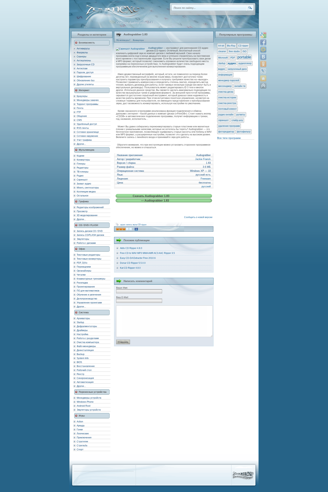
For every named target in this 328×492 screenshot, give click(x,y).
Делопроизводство (87, 298)
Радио (80, 175)
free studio (234, 51)
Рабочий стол (84, 370)
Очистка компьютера (88, 342)
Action (80, 421)
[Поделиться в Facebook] (263, 42)
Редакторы (82, 167)
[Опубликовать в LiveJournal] (263, 71)
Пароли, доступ (85, 72)
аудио (122, 224)
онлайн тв (239, 86)
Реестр (80, 374)
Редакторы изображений (90, 207)
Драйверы (82, 330)
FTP (79, 112)
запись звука (131, 224)
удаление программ (229, 126)
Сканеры (81, 56)
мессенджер (225, 86)
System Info (83, 358)
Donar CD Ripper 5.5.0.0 (133, 263)
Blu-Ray (231, 45)
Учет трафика (84, 140)
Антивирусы (83, 48)
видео (221, 69)
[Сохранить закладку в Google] (263, 35)
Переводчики (84, 266)
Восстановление (86, 366)
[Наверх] (263, 86)
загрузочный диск (237, 69)
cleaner (222, 51)
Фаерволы (82, 52)
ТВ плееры (82, 171)
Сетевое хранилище (88, 132)
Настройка (82, 334)
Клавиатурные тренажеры (91, 278)
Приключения (84, 437)
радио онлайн (225, 114)
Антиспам (82, 68)
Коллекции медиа (86, 191)
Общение (82, 116)
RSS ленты (83, 128)
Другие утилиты (85, 84)
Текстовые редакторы (88, 254)
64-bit (221, 45)
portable (244, 57)
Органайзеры (84, 270)
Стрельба (82, 445)
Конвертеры (83, 159)
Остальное (82, 195)
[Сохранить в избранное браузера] (263, 78)
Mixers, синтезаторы (88, 187)
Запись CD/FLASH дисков (90, 235)
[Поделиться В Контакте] (263, 57)
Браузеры (82, 96)
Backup (80, 354)
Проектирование (86, 286)
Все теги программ (229, 137)
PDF (232, 57)
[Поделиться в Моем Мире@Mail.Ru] (263, 49)
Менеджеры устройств (89, 398)
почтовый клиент (227, 109)
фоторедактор (226, 131)
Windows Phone (85, 402)
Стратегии (82, 441)
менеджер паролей (228, 80)
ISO (244, 51)
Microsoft (223, 57)
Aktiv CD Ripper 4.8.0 (131, 248)
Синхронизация (85, 378)
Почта (80, 108)
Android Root (83, 406)
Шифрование (84, 76)
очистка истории (227, 97)
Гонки (80, 429)
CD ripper (142, 224)
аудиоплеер (245, 63)
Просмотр (82, 211)
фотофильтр (244, 131)
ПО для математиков (88, 290)
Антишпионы (84, 60)
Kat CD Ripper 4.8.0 (130, 268)
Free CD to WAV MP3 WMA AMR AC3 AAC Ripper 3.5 (147, 253)
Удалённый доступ (87, 124)
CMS (79, 120)
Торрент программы (87, 104)
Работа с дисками (86, 243)
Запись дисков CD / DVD (90, 231)
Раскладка (82, 282)
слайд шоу (237, 120)
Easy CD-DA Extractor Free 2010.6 (138, 258)
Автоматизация (85, 382)
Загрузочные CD (86, 64)
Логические (83, 433)
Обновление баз (86, 80)
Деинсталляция (85, 350)
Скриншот (82, 179)
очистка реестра (227, 103)
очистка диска (225, 92)
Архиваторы (83, 318)
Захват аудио (84, 183)
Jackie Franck (203, 159)
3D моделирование (87, 215)
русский (206, 186)
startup (221, 63)
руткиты (240, 114)
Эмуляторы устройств (89, 410)
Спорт (80, 449)
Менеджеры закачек (88, 100)
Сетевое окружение (87, 136)
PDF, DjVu (82, 262)
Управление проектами (89, 302)
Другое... (81, 144)
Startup (80, 322)
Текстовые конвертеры (89, 258)
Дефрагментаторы (87, 326)
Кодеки (80, 155)
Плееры (81, 163)
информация (225, 74)
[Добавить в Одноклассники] (263, 64)
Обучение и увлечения (89, 294)
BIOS (79, 362)
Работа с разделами (88, 338)
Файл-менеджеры (86, 346)
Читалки (81, 274)
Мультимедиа (122, 40)
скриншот (223, 120)
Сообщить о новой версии (199, 217)
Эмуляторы (83, 239)
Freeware (206, 178)
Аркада (80, 425)
